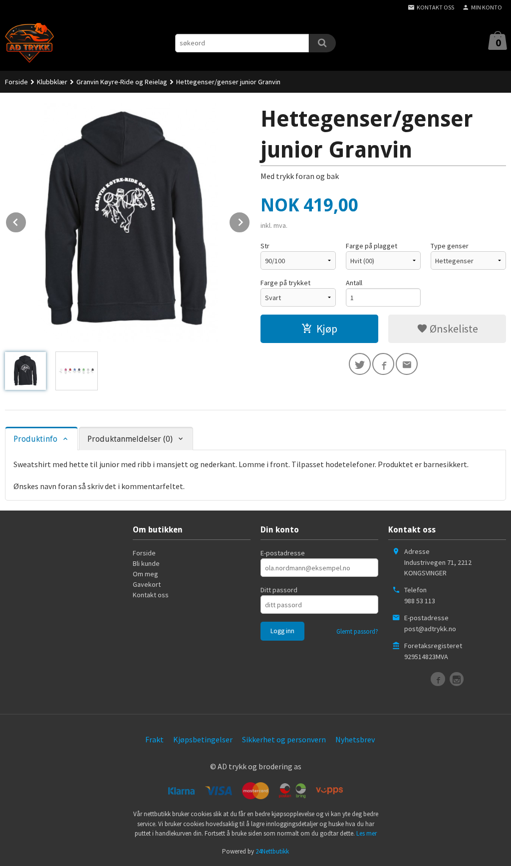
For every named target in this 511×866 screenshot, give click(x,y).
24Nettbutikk (272, 851)
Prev (26, 220)
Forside (16, 81)
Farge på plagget (371, 245)
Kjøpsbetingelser (203, 739)
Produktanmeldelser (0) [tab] (130, 439)
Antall (354, 282)
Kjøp (326, 329)
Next (250, 220)
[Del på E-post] (407, 364)
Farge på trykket (285, 282)
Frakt (154, 739)
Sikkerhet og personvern (284, 739)
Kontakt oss (151, 594)
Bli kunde (146, 563)
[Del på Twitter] (360, 364)
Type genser (450, 245)
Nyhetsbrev (355, 739)
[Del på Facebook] (383, 364)
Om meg (145, 573)
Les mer (366, 833)
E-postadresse (282, 552)
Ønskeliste (453, 329)
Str (264, 245)
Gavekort (147, 584)
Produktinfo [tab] (35, 439)
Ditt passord (278, 589)
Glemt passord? (357, 631)
